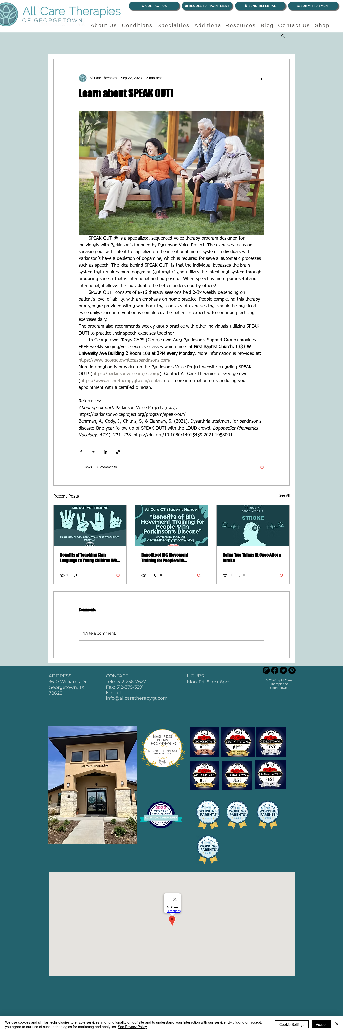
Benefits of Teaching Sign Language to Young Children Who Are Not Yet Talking (89, 557)
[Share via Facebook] (81, 452)
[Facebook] (274, 670)
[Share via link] (118, 452)
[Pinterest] (292, 670)
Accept (321, 1024)
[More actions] (261, 78)
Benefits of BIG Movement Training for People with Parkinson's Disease (164, 557)
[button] (283, 36)
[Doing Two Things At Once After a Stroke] (253, 525)
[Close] (337, 1024)
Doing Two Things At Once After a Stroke (252, 557)
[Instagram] (266, 670)
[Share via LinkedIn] (105, 452)
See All (284, 495)
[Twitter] (283, 670)
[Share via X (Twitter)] (93, 452)
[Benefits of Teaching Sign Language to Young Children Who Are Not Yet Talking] (90, 525)
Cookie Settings (291, 1024)
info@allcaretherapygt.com (137, 698)
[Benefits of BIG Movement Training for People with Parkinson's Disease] (171, 525)
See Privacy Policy (132, 1026)
